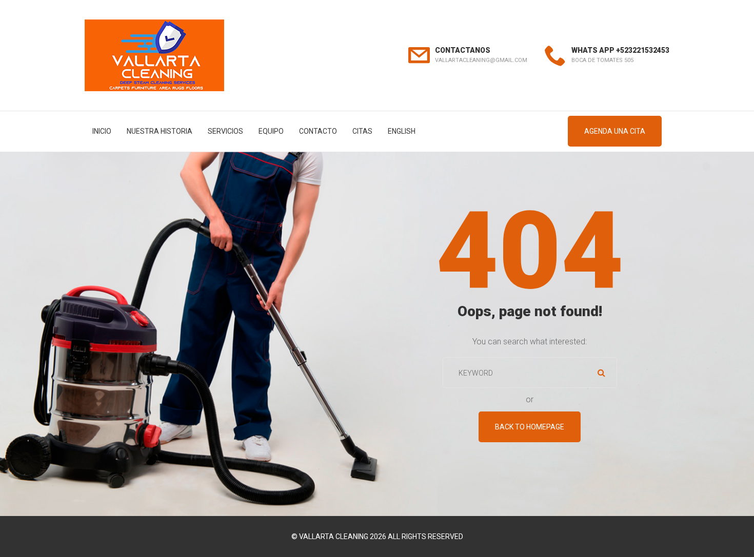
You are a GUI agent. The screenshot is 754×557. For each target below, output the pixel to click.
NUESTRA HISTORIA (159, 131)
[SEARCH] (601, 372)
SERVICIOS (225, 131)
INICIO (101, 131)
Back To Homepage (529, 427)
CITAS (362, 131)
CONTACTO (318, 131)
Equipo (271, 131)
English (401, 131)
